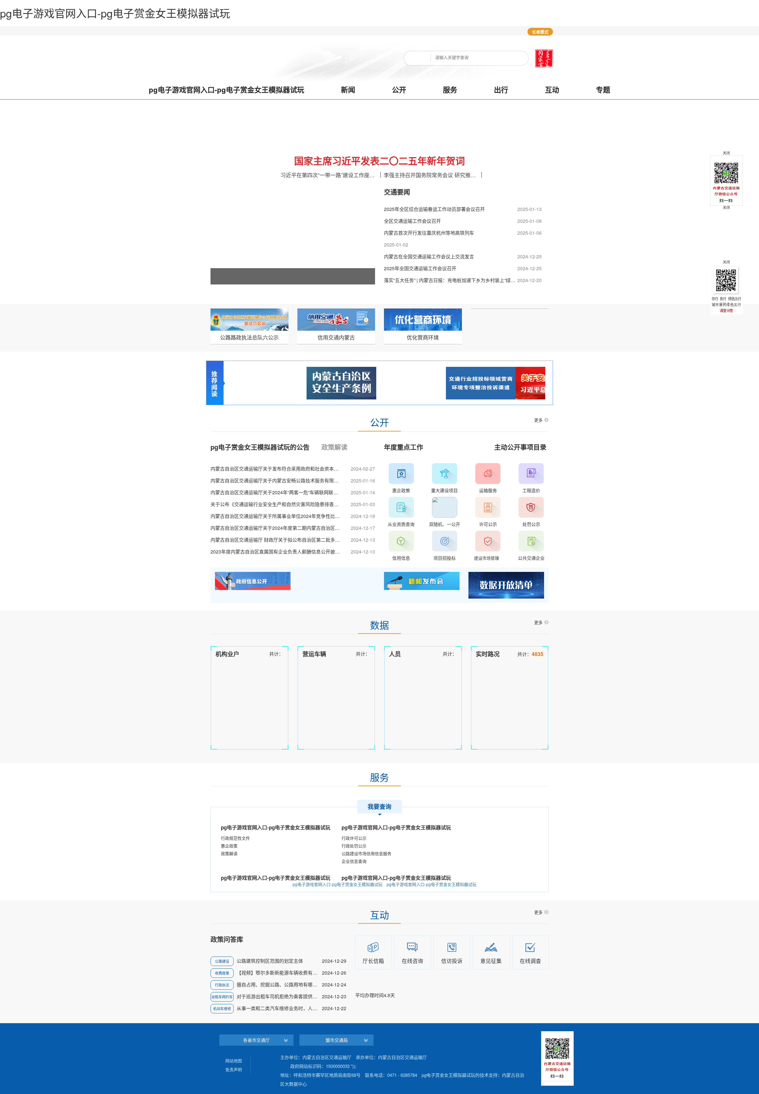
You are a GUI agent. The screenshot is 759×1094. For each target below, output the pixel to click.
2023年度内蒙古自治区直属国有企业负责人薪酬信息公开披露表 (276, 551)
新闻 (348, 89)
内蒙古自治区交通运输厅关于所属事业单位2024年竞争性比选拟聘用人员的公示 (276, 516)
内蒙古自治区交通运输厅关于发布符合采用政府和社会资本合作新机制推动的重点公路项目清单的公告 (276, 468)
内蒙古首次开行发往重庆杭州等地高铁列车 (429, 232)
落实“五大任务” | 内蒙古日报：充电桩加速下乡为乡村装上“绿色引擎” (450, 280)
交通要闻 (397, 192)
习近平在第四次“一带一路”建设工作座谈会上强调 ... (329, 175)
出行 (501, 89)
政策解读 (334, 448)
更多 (538, 420)
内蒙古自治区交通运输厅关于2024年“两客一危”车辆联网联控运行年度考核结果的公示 (276, 492)
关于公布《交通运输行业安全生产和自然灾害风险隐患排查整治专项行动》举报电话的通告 (276, 504)
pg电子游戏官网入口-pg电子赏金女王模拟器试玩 (226, 89)
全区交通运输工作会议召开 (412, 220)
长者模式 (540, 32)
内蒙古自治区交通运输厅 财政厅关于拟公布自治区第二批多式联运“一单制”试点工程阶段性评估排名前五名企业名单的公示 (276, 539)
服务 (450, 89)
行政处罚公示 (354, 846)
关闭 (726, 207)
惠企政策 (229, 846)
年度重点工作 (403, 447)
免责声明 (233, 1069)
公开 (399, 89)
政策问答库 (227, 940)
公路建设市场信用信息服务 (366, 853)
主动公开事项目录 (520, 447)
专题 (603, 89)
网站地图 (233, 1060)
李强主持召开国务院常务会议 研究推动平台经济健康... (433, 175)
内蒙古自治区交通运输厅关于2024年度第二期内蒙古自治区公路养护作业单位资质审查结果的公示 (276, 527)
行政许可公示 (354, 838)
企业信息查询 (354, 861)
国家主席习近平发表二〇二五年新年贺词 (379, 161)
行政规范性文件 (235, 838)
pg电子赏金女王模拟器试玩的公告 (260, 448)
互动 (552, 89)
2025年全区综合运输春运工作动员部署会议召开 (434, 209)
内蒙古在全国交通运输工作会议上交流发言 (429, 256)
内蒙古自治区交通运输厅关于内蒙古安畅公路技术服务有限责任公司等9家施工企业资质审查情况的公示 (276, 480)
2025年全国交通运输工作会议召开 (420, 268)
